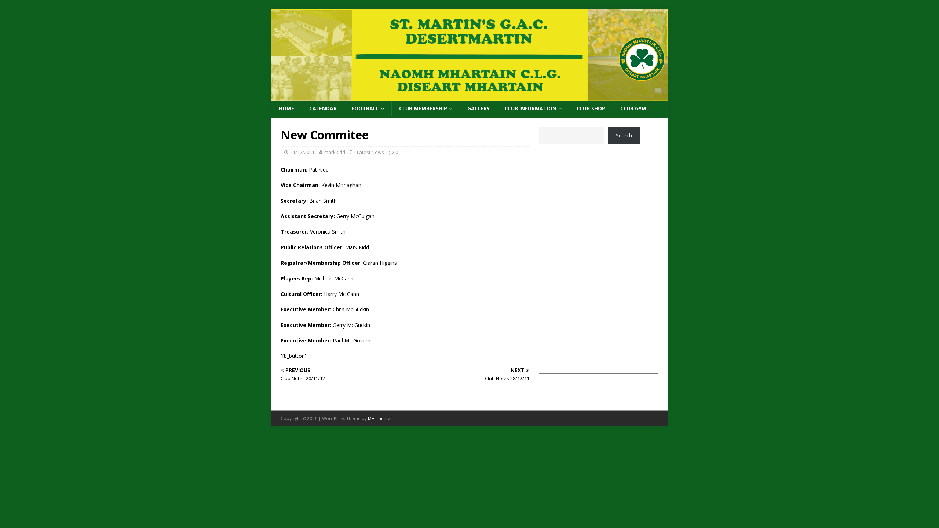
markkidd (334, 152)
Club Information (530, 108)
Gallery (478, 108)
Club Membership (423, 108)
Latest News (370, 152)
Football (365, 108)
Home (286, 108)
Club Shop (591, 108)
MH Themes (380, 418)
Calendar (323, 108)
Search (624, 135)
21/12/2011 (302, 152)
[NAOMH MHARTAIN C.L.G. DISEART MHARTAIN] (469, 96)
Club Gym (633, 108)
